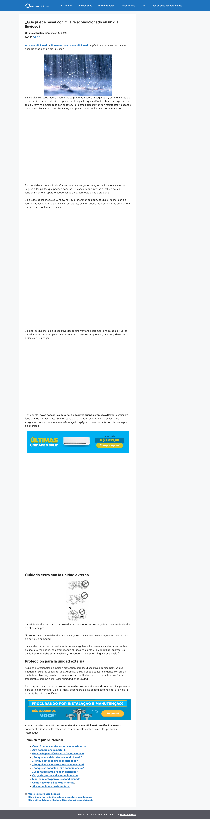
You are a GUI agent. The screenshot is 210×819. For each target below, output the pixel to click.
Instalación (66, 5)
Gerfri (36, 36)
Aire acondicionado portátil (48, 750)
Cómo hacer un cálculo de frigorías (53, 782)
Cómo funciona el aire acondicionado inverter (59, 746)
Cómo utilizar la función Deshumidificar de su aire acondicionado (60, 800)
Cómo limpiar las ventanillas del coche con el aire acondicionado (60, 797)
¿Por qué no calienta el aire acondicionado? (58, 764)
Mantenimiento (127, 5)
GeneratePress (128, 814)
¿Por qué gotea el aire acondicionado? (55, 760)
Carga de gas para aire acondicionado (55, 775)
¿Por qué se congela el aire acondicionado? (58, 768)
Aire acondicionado (36, 45)
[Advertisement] (78, 134)
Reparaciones (85, 5)
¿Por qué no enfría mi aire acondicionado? (57, 757)
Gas (143, 5)
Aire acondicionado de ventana (51, 786)
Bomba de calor (106, 5)
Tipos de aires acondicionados (166, 5)
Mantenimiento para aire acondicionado (56, 779)
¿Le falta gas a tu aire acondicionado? (55, 771)
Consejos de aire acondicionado (70, 45)
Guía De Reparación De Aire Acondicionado (58, 753)
